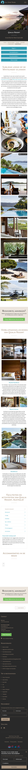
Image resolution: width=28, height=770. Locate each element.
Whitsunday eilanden (16, 79)
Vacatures (7, 741)
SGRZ (18, 747)
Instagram (4, 728)
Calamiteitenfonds (15, 747)
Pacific (17, 42)
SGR (12, 747)
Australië (20, 37)
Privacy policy (13, 741)
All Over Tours (8, 2)
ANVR (9, 747)
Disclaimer (20, 741)
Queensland (10, 43)
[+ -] (14, 572)
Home (5, 42)
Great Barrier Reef (5, 79)
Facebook (1, 728)
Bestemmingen (11, 42)
